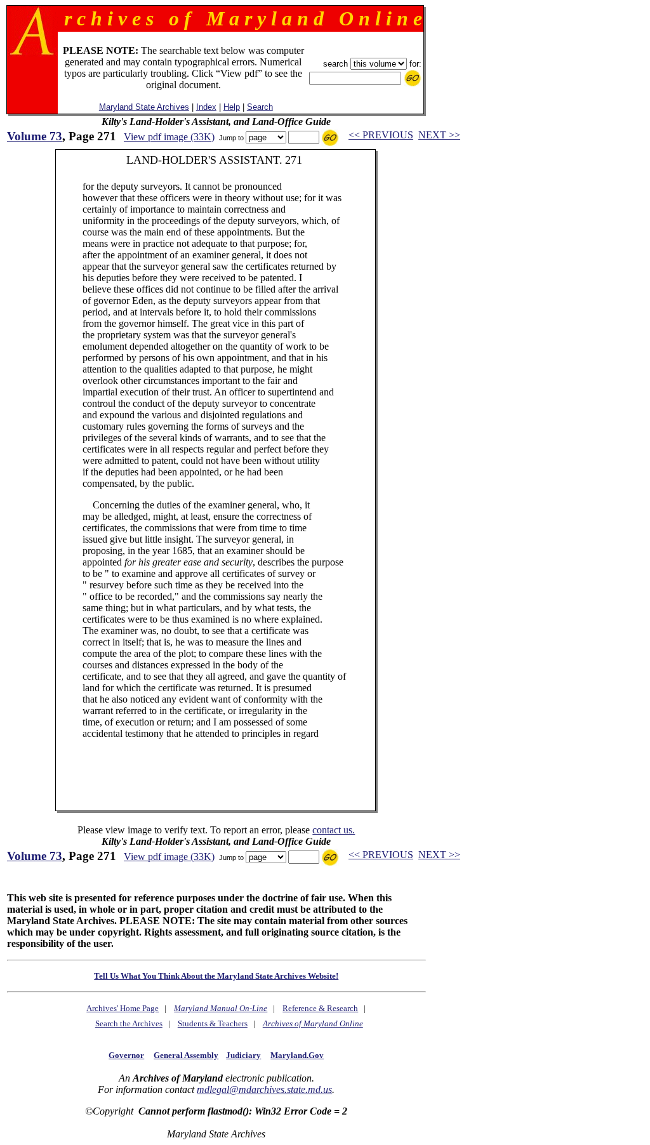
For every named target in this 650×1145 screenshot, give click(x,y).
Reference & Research (320, 1008)
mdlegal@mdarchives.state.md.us (264, 1089)
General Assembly (186, 1055)
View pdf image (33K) (169, 136)
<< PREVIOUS (380, 134)
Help (231, 107)
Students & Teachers (213, 1023)
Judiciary (243, 1055)
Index (206, 107)
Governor (126, 1055)
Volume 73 (34, 136)
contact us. (333, 829)
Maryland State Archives (144, 107)
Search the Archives (128, 1023)
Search (260, 107)
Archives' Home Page (122, 1008)
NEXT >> (439, 134)
